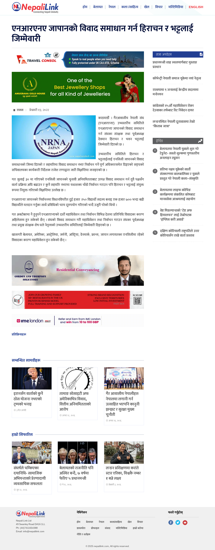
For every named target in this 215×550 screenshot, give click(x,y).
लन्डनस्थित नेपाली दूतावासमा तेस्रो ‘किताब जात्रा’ (174, 124)
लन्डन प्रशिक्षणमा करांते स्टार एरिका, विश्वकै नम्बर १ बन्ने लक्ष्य (123, 473)
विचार (159, 7)
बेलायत (98, 7)
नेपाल (112, 7)
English (196, 7)
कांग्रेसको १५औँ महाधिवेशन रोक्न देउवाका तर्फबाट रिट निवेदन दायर (173, 108)
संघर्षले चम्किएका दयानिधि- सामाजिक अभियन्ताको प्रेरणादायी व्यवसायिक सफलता (30, 476)
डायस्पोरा (81, 528)
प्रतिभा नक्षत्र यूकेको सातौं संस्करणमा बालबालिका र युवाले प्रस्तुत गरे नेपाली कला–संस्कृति (180, 173)
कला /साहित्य (129, 7)
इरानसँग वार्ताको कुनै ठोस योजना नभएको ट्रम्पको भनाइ (28, 398)
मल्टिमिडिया (175, 7)
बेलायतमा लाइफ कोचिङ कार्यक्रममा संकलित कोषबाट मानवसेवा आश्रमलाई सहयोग (177, 194)
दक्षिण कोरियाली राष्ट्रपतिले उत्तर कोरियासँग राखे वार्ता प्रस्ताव (179, 233)
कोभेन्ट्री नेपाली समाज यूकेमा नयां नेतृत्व (177, 78)
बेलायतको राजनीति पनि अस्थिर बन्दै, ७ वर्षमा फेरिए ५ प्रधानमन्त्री (76, 473)
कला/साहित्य (116, 522)
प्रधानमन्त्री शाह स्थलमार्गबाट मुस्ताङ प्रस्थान (175, 64)
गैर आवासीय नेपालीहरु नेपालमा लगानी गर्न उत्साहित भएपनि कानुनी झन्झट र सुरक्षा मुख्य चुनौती (122, 404)
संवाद (107, 528)
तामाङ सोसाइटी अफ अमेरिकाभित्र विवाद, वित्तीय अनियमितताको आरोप (75, 401)
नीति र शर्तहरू (83, 534)
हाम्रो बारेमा (138, 528)
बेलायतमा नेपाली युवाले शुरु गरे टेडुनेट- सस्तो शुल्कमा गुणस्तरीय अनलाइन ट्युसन (179, 153)
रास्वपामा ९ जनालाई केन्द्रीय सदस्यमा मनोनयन (175, 92)
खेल (146, 7)
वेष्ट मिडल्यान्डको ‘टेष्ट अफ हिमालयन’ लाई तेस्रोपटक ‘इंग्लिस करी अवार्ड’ (176, 215)
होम (85, 7)
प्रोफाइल (95, 528)
